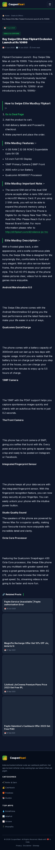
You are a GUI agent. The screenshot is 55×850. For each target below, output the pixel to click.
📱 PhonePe (7, 826)
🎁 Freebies (7, 793)
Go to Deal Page (14, 114)
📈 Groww (7, 821)
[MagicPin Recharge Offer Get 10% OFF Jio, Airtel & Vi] (27, 627)
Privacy (19, 846)
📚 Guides (7, 798)
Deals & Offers (17, 16)
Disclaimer (27, 846)
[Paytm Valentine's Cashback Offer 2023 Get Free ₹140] (27, 710)
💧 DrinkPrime (8, 811)
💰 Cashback (8, 787)
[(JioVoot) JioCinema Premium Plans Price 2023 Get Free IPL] (27, 668)
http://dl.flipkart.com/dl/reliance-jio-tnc (26, 231)
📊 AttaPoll (7, 816)
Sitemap (36, 846)
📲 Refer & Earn (9, 782)
